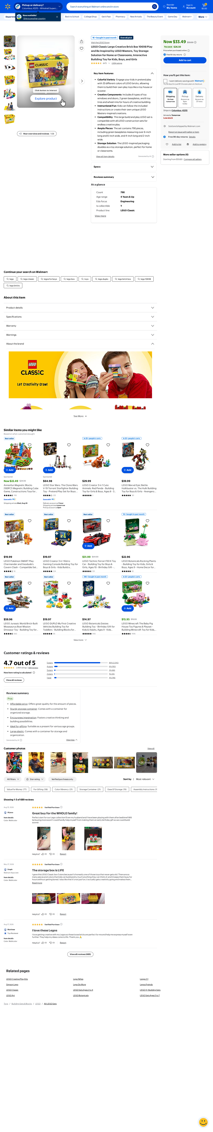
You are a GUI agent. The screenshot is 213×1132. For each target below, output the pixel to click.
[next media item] (82, 81)
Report (63, 854)
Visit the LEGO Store (100, 42)
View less (70, 740)
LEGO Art (10, 995)
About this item (14, 297)
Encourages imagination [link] (23, 717)
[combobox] (112, 6)
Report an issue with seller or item (183, 132)
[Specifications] (153, 316)
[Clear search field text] (147, 6)
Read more (37, 883)
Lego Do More (79, 984)
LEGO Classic (12, 990)
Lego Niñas (78, 979)
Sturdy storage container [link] (23, 708)
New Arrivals (136, 16)
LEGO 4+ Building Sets (150, 990)
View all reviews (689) (80, 954)
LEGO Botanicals (81, 995)
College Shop (90, 16)
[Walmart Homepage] (8, 6)
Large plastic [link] (17, 731)
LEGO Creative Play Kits (17, 979)
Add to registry (199, 144)
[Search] (154, 6)
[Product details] (153, 307)
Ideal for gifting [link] (18, 726)
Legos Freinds (146, 984)
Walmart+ (187, 16)
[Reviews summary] (109, 63)
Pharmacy (120, 16)
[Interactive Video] (9, 41)
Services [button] (31, 16)
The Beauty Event (155, 16)
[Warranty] (153, 325)
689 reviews (33, 668)
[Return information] (184, 54)
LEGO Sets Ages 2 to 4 (83, 990)
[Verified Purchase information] (61, 807)
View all (151, 748)
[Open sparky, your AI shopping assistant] (203, 1122)
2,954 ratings (117, 63)
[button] (170, 6)
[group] (106, 63)
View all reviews (14, 680)
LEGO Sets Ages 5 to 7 (150, 995)
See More (78, 416)
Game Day (172, 16)
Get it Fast (106, 16)
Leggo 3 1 (144, 979)
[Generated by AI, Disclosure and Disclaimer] (153, 156)
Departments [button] (12, 16)
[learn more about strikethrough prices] (195, 42)
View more (100, 215)
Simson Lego (12, 984)
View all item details (105, 156)
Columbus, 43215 (179, 110)
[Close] (58, 17)
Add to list (176, 144)
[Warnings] (153, 334)
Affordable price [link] (18, 703)
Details (192, 137)
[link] (146, 762)
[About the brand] (153, 343)
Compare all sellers (192, 159)
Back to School (72, 16)
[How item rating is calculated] (34, 672)
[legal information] (188, 50)
